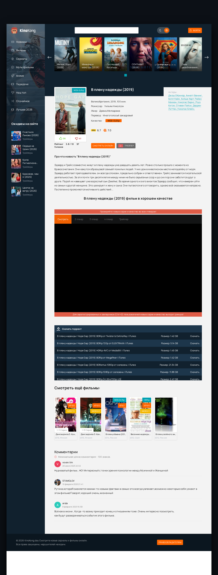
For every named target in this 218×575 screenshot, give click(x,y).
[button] (125, 75)
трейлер (129, 145)
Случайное (23, 101)
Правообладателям (170, 542)
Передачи (22, 84)
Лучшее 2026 (24, 109)
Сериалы (21, 59)
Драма (102, 110)
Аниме (20, 75)
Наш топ (21, 92)
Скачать (194, 336)
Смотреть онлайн (103, 145)
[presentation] (49, 57)
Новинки (21, 42)
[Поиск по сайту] (134, 30)
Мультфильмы (25, 67)
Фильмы (21, 50)
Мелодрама (113, 110)
